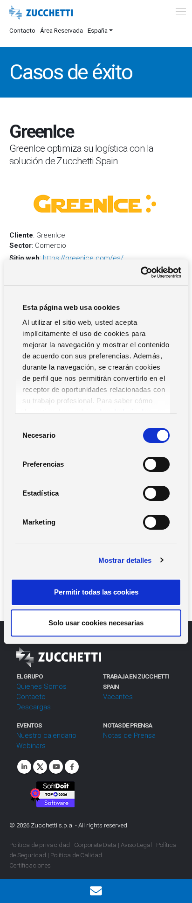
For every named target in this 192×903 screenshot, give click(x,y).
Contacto (22, 30)
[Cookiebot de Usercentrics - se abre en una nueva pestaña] (140, 272)
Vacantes (118, 697)
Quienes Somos (41, 686)
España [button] (98, 30)
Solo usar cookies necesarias (96, 623)
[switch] (156, 464)
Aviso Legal (136, 844)
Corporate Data (95, 844)
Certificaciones (30, 865)
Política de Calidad (76, 855)
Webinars (31, 746)
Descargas (33, 707)
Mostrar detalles (125, 560)
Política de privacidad (39, 844)
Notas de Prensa (129, 735)
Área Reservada (61, 30)
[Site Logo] (41, 13)
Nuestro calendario (46, 735)
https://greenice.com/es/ (83, 258)
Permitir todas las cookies (96, 592)
